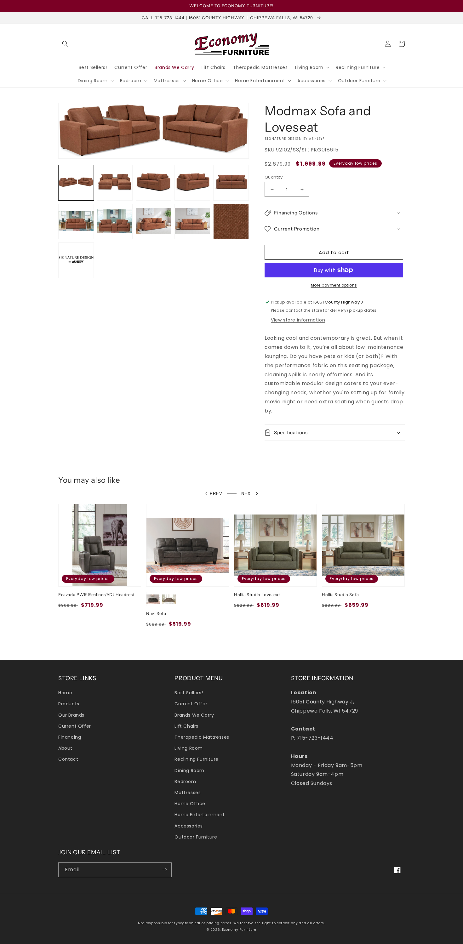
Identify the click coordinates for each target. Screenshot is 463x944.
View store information (298, 320)
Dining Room (189, 770)
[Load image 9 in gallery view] (192, 221)
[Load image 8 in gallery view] (153, 221)
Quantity (274, 177)
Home (65, 693)
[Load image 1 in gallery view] (76, 183)
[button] (65, 44)
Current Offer (74, 726)
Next (247, 493)
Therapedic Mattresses (201, 737)
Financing (69, 737)
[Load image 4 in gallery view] (192, 183)
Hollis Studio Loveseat (257, 594)
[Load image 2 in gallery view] (115, 183)
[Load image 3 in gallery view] (153, 183)
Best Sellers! (188, 693)
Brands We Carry (194, 715)
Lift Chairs (186, 726)
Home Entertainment (199, 814)
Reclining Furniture (196, 759)
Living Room (188, 748)
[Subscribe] (164, 869)
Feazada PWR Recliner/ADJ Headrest (96, 594)
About (65, 748)
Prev (216, 493)
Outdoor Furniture (195, 837)
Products (68, 704)
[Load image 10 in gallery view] (231, 221)
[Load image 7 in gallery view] (115, 221)
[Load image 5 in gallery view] (231, 183)
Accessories (188, 826)
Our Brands (71, 715)
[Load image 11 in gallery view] (76, 260)
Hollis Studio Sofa (340, 594)
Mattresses (187, 792)
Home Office (189, 803)
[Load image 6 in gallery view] (76, 221)
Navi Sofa (156, 613)
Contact (68, 759)
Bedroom (185, 781)
